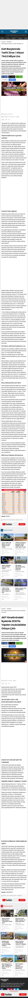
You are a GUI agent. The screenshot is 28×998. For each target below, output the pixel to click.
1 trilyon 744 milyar (7, 519)
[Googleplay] (18, 989)
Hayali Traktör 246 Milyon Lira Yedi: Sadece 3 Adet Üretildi (17, 35)
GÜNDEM (9, 608)
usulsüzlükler (19, 895)
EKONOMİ (9, 41)
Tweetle (13, 76)
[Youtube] (11, 989)
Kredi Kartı (13, 519)
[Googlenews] (14, 989)
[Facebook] (2, 989)
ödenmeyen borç (19, 519)
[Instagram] (8, 989)
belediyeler (11, 895)
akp (7, 895)
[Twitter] (5, 989)
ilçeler (15, 895)
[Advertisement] (14, 15)
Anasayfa (3, 41)
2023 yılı (4, 895)
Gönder (20, 76)
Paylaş (5, 76)
